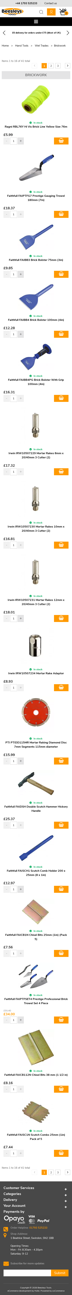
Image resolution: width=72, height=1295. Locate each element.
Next (68, 32)
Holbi (36, 1290)
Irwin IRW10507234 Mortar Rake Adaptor (36, 673)
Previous (4, 32)
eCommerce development (19, 1290)
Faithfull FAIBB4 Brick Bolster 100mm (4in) (36, 320)
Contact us (50, 3)
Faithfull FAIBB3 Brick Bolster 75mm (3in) (36, 260)
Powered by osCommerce (52, 1290)
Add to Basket (61, 140)
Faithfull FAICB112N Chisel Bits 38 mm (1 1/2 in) (36, 1075)
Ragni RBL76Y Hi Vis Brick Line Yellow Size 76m (36, 127)
